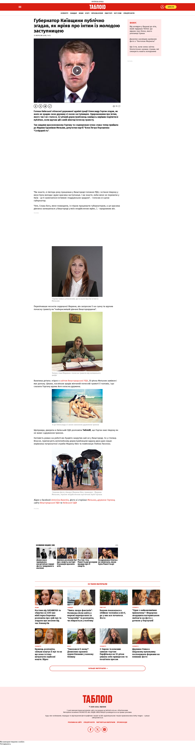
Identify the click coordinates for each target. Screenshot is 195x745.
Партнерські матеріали (105, 722)
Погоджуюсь (5, 744)
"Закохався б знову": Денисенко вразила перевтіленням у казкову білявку (80, 653)
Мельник (91, 500)
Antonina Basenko (60, 500)
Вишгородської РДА (49, 502)
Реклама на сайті (75, 722)
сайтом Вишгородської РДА (74, 380)
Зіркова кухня (97, 13)
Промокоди (122, 722)
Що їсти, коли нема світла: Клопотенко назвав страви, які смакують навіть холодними (144, 49)
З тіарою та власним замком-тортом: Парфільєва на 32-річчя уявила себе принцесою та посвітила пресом (114, 654)
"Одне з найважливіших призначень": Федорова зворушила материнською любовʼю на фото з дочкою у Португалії (145, 615)
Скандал (73, 13)
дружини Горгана (106, 500)
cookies (21, 742)
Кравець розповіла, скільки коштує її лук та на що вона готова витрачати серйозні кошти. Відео (48, 654)
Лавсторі (108, 13)
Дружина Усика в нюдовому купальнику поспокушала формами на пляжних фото (146, 653)
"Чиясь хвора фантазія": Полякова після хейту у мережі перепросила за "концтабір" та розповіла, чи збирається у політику (80, 615)
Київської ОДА (70, 502)
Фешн (81, 13)
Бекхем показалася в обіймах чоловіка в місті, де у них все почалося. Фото (113, 614)
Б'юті (87, 13)
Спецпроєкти (128, 13)
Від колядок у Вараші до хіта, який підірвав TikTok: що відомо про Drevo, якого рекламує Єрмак (143, 30)
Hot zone (118, 13)
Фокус (133, 23)
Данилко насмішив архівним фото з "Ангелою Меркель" (143, 40)
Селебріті (64, 13)
